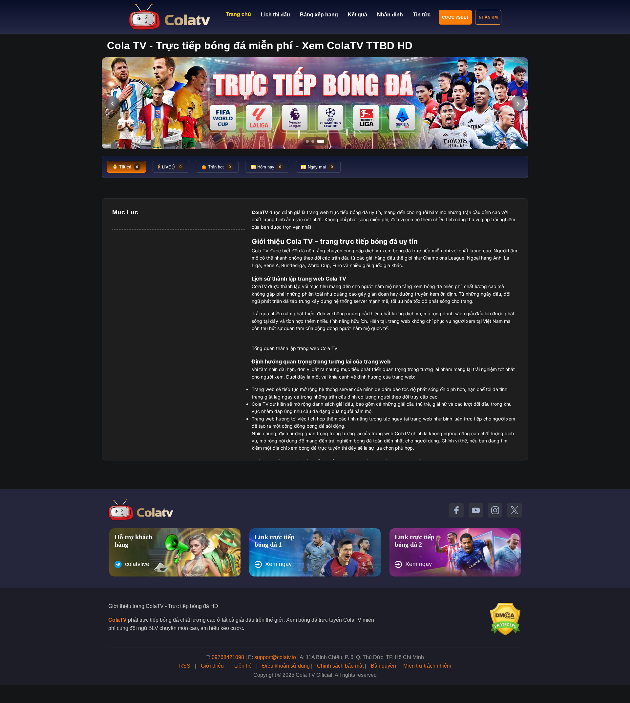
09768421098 (228, 657)
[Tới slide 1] (309, 141)
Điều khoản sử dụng (286, 666)
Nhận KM (488, 17)
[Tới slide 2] (317, 141)
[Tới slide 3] (322, 141)
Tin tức (421, 14)
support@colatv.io (275, 657)
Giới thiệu (212, 666)
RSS (184, 666)
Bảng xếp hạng (319, 14)
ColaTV (117, 620)
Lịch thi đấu (275, 14)
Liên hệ (243, 666)
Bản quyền (383, 666)
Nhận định (390, 14)
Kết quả (357, 14)
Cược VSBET (455, 17)
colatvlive (137, 564)
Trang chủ (238, 14)
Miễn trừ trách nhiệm (427, 666)
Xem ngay (278, 564)
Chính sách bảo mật (340, 666)
